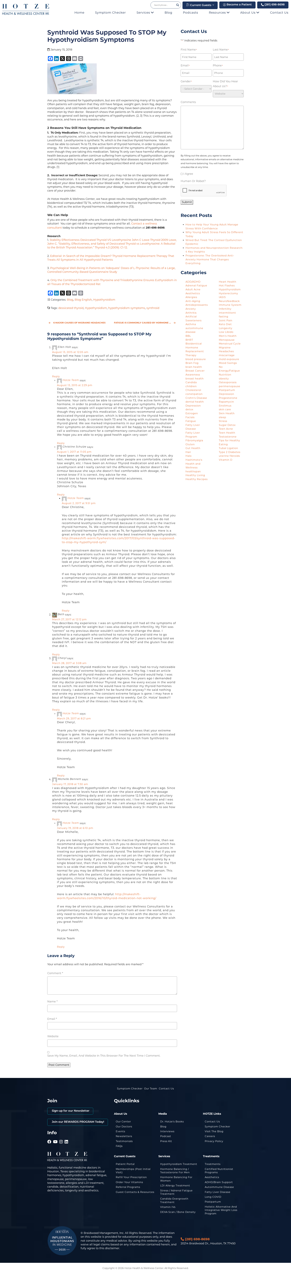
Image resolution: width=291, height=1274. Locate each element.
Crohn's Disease (196, 398)
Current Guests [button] (200, 5)
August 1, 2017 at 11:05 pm (74, 451)
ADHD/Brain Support (219, 1182)
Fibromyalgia (194, 440)
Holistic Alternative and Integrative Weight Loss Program (221, 1210)
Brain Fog (192, 363)
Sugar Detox (227, 425)
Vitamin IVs (168, 1207)
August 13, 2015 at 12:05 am (70, 352)
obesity (224, 378)
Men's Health (228, 335)
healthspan (193, 471)
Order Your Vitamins (129, 1182)
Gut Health (193, 448)
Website (53, 1036)
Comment (55, 973)
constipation (194, 394)
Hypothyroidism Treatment (178, 1164)
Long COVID (213, 1196)
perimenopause (229, 386)
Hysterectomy (228, 293)
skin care (225, 409)
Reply (56, 376)
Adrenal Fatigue (196, 285)
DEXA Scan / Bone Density (178, 1212)
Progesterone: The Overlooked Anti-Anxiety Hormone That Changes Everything (210, 259)
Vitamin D (225, 459)
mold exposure (229, 359)
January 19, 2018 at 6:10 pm (75, 828)
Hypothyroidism (104, 299)
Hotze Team (71, 380)
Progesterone (228, 398)
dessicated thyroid (71, 308)
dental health (195, 401)
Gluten (190, 444)
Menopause (227, 339)
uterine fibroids (229, 455)
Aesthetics (193, 293)
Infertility (225, 308)
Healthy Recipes (197, 479)
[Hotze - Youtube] (55, 1137)
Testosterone (228, 436)
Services (144, 12)
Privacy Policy (214, 1141)
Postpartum (213, 1201)
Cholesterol (193, 390)
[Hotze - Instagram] (61, 1137)
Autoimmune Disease (219, 1187)
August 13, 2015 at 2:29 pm (74, 385)
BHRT (189, 339)
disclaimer (112, 1248)
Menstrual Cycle (230, 343)
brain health (194, 367)
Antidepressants (197, 304)
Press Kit (166, 1141)
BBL (188, 335)
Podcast (165, 1136)
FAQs (119, 1146)
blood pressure (196, 359)
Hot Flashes (227, 285)
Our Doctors (124, 1126)
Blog (168, 12)
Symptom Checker (110, 12)
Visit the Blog (214, 1131)
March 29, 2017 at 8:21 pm (74, 718)
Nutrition (225, 374)
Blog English (83, 299)
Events (120, 1131)
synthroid (152, 308)
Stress (223, 421)
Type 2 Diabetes (229, 452)
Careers (210, 1136)
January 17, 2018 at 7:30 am (70, 784)
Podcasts (190, 12)
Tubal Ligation (228, 448)
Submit (187, 202)
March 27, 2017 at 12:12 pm (69, 619)
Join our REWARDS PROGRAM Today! (77, 1122)
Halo (189, 455)
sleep (222, 417)
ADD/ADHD (193, 281)
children (191, 386)
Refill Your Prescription (131, 1177)
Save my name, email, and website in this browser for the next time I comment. (103, 1055)
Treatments (213, 1164)
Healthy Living (195, 475)
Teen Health (227, 432)
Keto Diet (225, 324)
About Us (248, 12)
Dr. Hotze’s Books (172, 1121)
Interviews (167, 1131)
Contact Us (279, 12)
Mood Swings (228, 363)
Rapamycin (226, 401)
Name (52, 1001)
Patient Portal (125, 1164)
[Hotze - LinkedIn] (66, 1137)
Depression (193, 405)
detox (189, 409)
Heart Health (227, 281)
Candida (191, 382)
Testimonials (124, 1141)
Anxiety (191, 308)
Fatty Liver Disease (217, 1192)
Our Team (150, 1088)
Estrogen (192, 413)
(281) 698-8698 (274, 4)
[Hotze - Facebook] (49, 1137)
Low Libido (226, 332)
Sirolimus (225, 405)
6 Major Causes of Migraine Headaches (79, 322)
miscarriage (227, 355)
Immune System (230, 304)
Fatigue (191, 421)
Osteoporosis (228, 382)
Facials (190, 417)
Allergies (191, 297)
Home (79, 12)
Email (52, 1019)
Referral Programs (128, 1187)
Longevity (225, 328)
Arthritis (191, 312)
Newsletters (124, 1136)
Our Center (123, 1121)
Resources (218, 12)
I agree (188, 173)
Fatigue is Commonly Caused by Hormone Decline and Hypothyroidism (145, 322)
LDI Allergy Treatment (175, 1185)
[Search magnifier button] (178, 5)
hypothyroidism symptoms (126, 308)
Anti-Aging (193, 301)
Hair (188, 452)
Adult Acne (193, 289)
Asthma (191, 324)
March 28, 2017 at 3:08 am (69, 663)
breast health (195, 378)
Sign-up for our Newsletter (70, 1111)
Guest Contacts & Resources (135, 1192)
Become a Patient (239, 4)
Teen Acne (226, 428)
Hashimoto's (194, 459)
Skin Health (227, 413)
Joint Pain (225, 320)
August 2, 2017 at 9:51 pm (79, 503)
